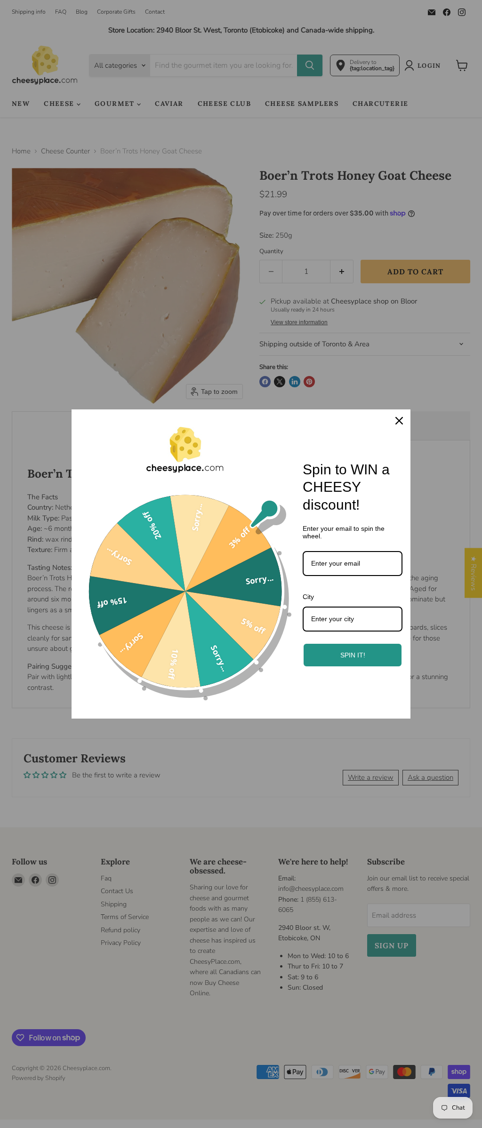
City (308, 596)
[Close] (399, 420)
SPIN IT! (352, 655)
